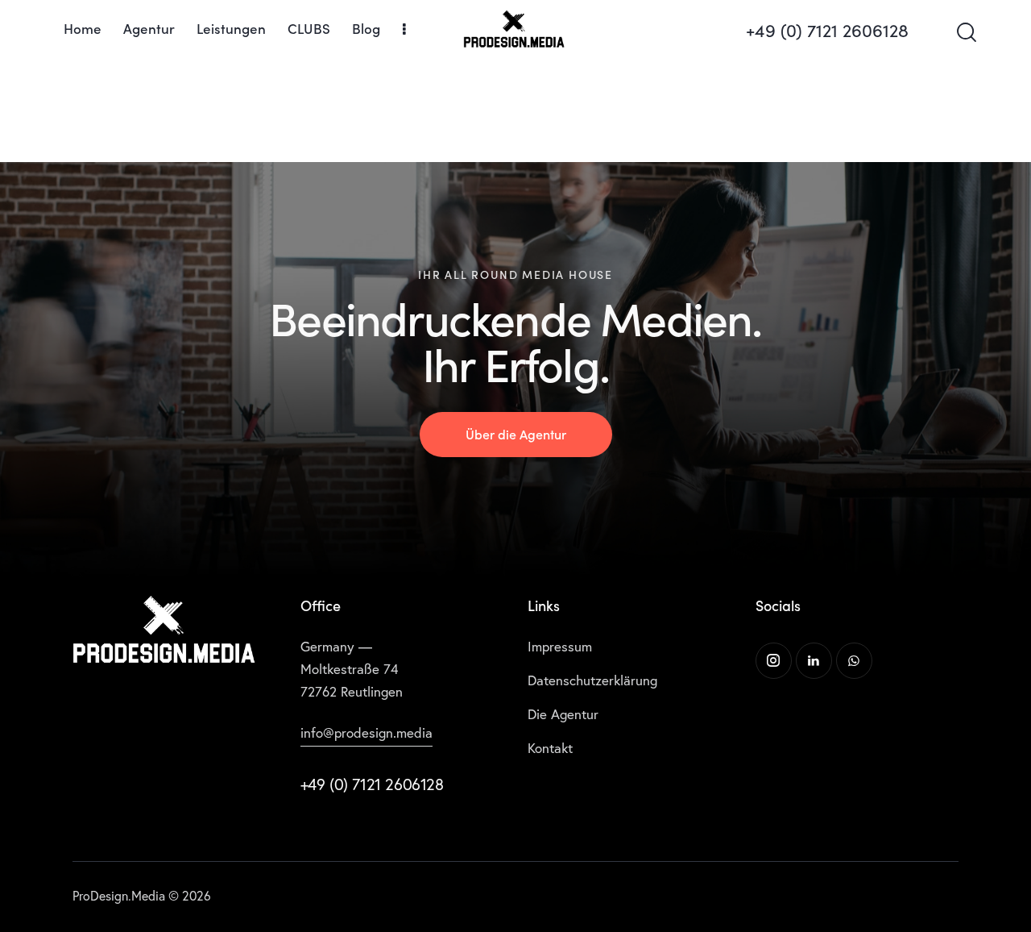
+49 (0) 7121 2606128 (372, 784)
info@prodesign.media (366, 732)
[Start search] (965, 32)
